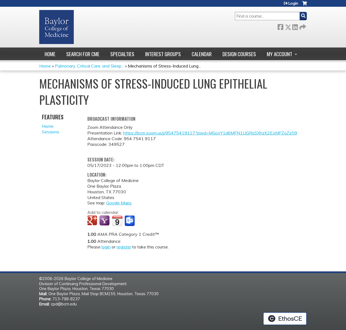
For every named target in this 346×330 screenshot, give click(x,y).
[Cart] (304, 5)
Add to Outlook (130, 220)
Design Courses (239, 54)
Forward (302, 26)
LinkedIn (295, 26)
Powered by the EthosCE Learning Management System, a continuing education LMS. (285, 318)
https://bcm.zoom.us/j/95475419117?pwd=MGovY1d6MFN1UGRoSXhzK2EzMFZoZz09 (210, 133)
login (106, 247)
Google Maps (119, 203)
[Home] (56, 27)
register (124, 247)
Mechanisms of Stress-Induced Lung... (164, 66)
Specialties (122, 54)
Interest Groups (163, 54)
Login (293, 3)
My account (279, 54)
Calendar (202, 54)
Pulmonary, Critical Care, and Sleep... (89, 66)
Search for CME (82, 54)
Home (50, 54)
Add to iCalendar (117, 220)
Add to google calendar (92, 220)
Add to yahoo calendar (105, 220)
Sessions (50, 131)
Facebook (280, 26)
